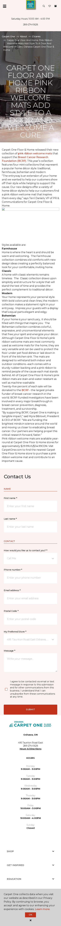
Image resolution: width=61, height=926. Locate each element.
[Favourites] (50, 6)
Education (14, 879)
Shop (10, 851)
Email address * (12, 590)
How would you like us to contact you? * (25, 550)
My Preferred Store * (15, 632)
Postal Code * (11, 611)
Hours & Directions (30, 748)
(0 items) (55, 6)
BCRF (25, 390)
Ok (30, 914)
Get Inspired (15, 865)
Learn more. (42, 909)
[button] (44, 6)
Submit (30, 709)
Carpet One (8, 36)
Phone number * (13, 570)
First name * (10, 498)
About (23, 36)
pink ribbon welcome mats (35, 153)
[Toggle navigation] (5, 6)
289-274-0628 (30, 24)
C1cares (36, 36)
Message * (9, 651)
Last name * (10, 519)
